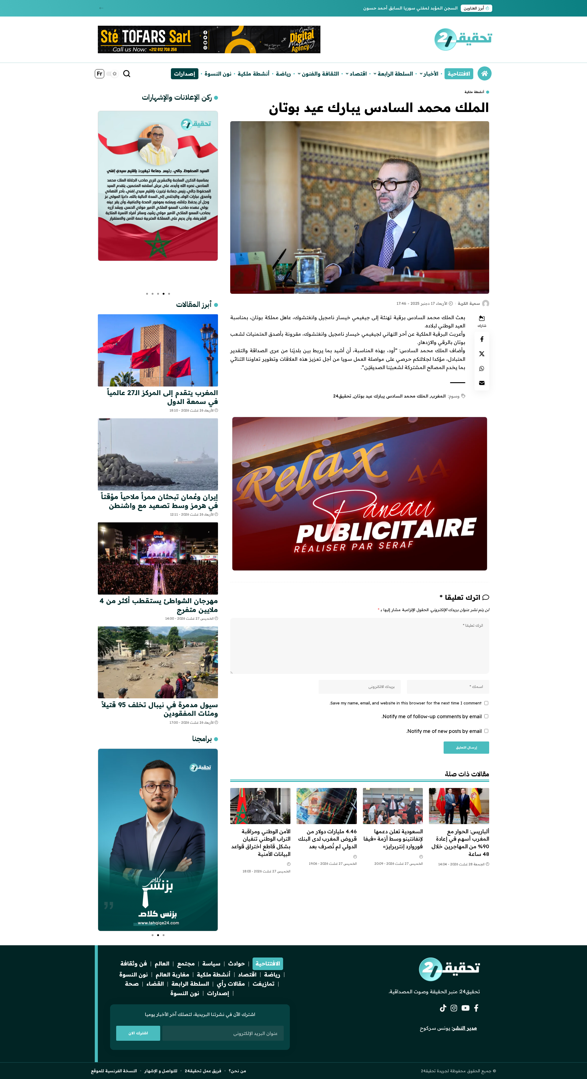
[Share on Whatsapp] (481, 368)
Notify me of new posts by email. (444, 731)
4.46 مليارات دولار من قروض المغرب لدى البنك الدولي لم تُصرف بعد (327, 838)
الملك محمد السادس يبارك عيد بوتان (391, 396)
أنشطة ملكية (474, 92)
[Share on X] (481, 353)
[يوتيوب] (465, 1008)
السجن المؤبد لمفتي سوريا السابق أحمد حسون (410, 8)
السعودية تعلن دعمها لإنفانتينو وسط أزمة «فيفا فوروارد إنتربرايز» (393, 838)
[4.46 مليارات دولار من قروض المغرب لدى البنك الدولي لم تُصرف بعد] (327, 806)
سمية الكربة (469, 303)
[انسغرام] (454, 1008)
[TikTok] (443, 1008)
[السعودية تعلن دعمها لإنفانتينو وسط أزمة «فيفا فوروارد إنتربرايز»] (393, 806)
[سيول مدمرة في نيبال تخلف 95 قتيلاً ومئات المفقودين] (158, 662)
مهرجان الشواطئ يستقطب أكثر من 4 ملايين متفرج (158, 605)
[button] (101, 8)
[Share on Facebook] (481, 338)
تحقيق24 (342, 396)
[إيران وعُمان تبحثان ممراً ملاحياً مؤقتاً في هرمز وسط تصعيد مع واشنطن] (158, 454)
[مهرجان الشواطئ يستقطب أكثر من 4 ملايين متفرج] (158, 558)
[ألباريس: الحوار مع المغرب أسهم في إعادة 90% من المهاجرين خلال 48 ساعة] (459, 806)
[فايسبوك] (476, 1008)
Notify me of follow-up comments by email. (432, 716)
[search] (127, 74)
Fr (99, 73)
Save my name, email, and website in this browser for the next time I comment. (406, 702)
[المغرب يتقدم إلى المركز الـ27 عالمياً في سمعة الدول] (158, 350)
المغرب (438, 396)
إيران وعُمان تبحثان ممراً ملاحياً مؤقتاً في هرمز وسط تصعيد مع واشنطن (159, 501)
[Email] (481, 382)
